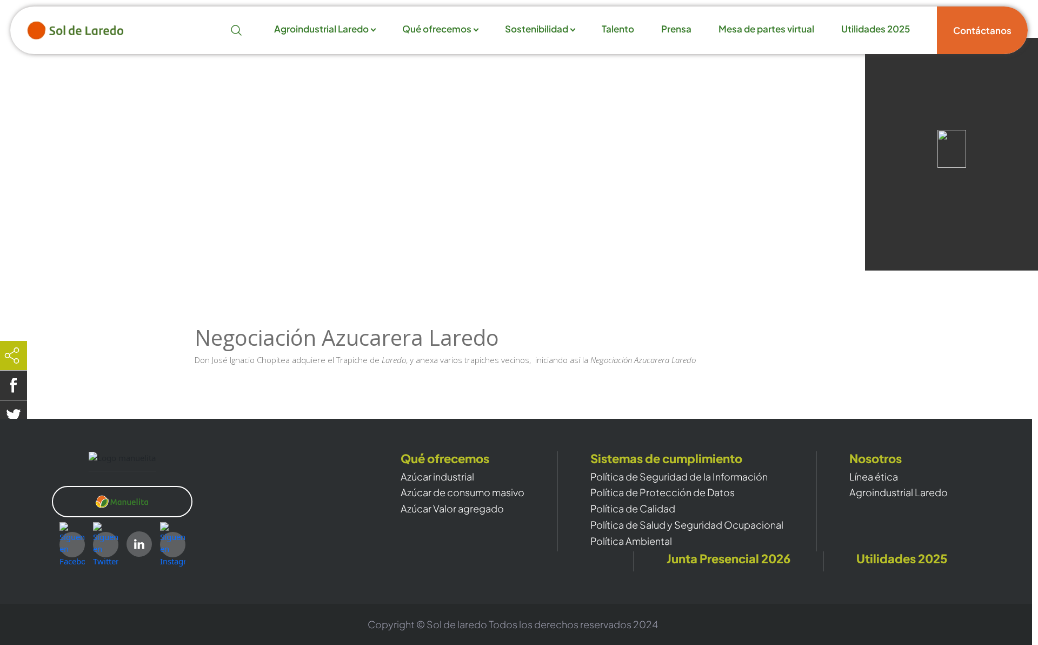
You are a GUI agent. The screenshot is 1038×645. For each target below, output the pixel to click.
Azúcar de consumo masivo (462, 492)
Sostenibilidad (536, 29)
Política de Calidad (632, 508)
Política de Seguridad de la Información (679, 476)
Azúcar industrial (437, 476)
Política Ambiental (631, 541)
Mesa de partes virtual (766, 29)
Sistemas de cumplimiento (666, 458)
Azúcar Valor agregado (452, 508)
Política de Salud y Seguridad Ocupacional (686, 524)
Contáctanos (982, 30)
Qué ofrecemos (436, 29)
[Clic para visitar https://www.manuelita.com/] (122, 501)
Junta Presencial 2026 (728, 558)
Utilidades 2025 (875, 29)
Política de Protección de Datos (662, 492)
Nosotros (875, 458)
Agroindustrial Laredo (321, 29)
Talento (618, 29)
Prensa (676, 29)
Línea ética (873, 476)
